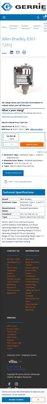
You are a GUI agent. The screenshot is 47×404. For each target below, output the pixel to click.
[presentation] (13, 173)
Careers (28, 265)
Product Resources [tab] (13, 172)
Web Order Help (14, 343)
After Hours (12, 326)
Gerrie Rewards (32, 279)
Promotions (30, 276)
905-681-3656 (13, 259)
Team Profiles (13, 281)
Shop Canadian (31, 304)
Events (28, 273)
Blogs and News (32, 262)
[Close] (38, 399)
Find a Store (12, 267)
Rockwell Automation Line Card (32, 298)
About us (29, 259)
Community (30, 287)
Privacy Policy (13, 329)
